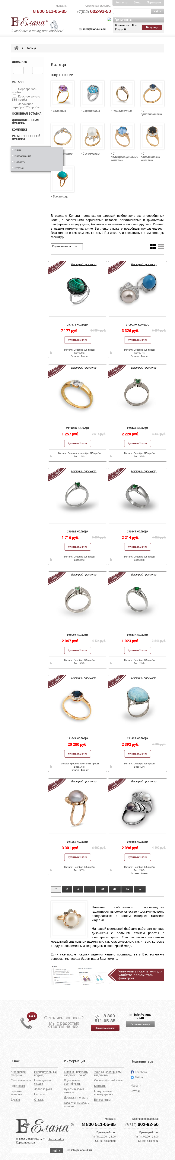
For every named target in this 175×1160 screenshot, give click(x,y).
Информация (23, 156)
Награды (39, 1094)
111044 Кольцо (77, 738)
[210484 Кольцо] (137, 807)
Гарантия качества (16, 1093)
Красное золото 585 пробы (26, 98)
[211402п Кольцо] (77, 394)
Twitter (139, 1077)
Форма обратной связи (108, 1080)
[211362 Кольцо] (77, 807)
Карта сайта (56, 1139)
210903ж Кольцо (137, 324)
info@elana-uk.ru (94, 29)
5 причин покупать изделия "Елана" (76, 1073)
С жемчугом (91, 153)
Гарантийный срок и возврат (76, 1104)
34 (114, 889)
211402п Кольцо (77, 428)
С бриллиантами (151, 112)
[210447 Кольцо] (137, 601)
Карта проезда (25, 1142)
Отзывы (39, 1099)
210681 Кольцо (77, 635)
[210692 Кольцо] (77, 497)
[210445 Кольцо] (137, 497)
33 (102, 889)
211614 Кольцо (77, 324)
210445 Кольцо (137, 531)
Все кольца (60, 196)
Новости (20, 162)
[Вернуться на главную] (16, 48)
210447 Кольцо (137, 635)
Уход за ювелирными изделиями (107, 1073)
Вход (137, 2)
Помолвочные (122, 110)
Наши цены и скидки (42, 1082)
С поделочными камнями (150, 157)
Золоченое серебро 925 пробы (25, 105)
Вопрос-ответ (102, 1099)
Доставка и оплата (76, 1097)
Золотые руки (43, 1089)
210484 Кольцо (137, 841)
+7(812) (94, 12)
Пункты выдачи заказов (74, 1090)
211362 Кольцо (77, 841)
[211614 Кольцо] (77, 290)
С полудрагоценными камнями (122, 157)
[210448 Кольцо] (137, 394)
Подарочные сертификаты (72, 1082)
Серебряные (91, 110)
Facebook (141, 1072)
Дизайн (15, 1099)
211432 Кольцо (137, 738)
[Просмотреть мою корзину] (152, 27)
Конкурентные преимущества (103, 1093)
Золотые (59, 110)
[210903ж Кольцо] (137, 290)
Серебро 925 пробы (24, 90)
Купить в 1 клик (77, 339)
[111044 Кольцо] (77, 704)
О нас (18, 150)
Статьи (19, 168)
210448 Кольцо (137, 428)
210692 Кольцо (77, 531)
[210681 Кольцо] (77, 601)
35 (127, 889)
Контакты (121, 2)
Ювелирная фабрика (18, 1073)
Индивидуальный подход (45, 1073)
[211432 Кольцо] (137, 704)
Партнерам (154, 2)
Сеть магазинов (21, 1080)
